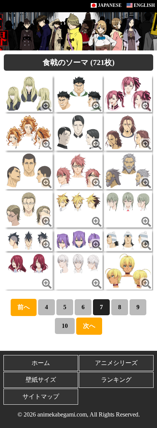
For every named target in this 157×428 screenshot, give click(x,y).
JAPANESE (109, 5)
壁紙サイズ (41, 379)
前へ (24, 307)
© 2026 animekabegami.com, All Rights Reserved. (79, 414)
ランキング (116, 379)
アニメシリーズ (116, 363)
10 (65, 326)
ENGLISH (144, 5)
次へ (89, 326)
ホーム (41, 363)
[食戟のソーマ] (28, 93)
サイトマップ (40, 396)
